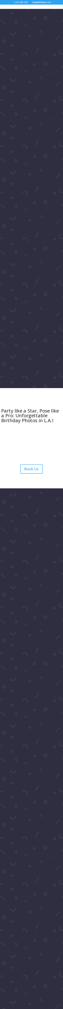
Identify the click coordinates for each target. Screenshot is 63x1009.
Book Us (31, 468)
